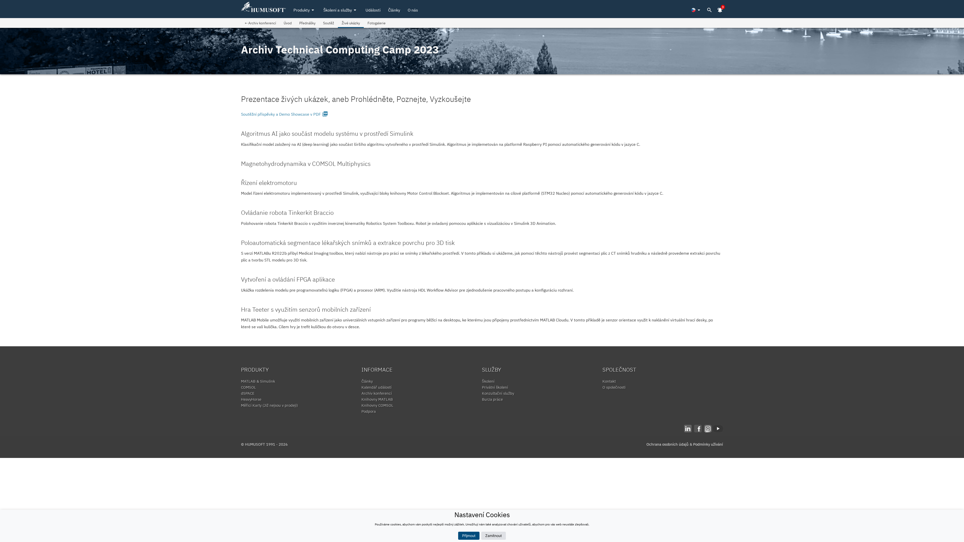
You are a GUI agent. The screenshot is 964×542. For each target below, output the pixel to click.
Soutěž (328, 23)
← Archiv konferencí (260, 23)
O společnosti (614, 387)
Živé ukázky (351, 23)
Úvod (288, 23)
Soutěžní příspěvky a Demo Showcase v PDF (284, 114)
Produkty (304, 10)
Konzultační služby (498, 393)
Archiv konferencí (377, 393)
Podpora (369, 411)
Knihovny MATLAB (377, 399)
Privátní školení (495, 387)
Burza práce (492, 399)
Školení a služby (340, 10)
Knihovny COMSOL (377, 405)
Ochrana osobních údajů (667, 444)
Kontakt (609, 381)
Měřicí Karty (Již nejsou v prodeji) (269, 405)
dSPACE (248, 393)
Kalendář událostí (377, 387)
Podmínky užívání (708, 444)
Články (394, 10)
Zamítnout (493, 535)
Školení (488, 381)
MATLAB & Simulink (258, 381)
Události (373, 10)
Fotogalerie (377, 23)
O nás (413, 10)
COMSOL (248, 387)
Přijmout (468, 535)
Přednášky (307, 23)
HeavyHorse (251, 399)
